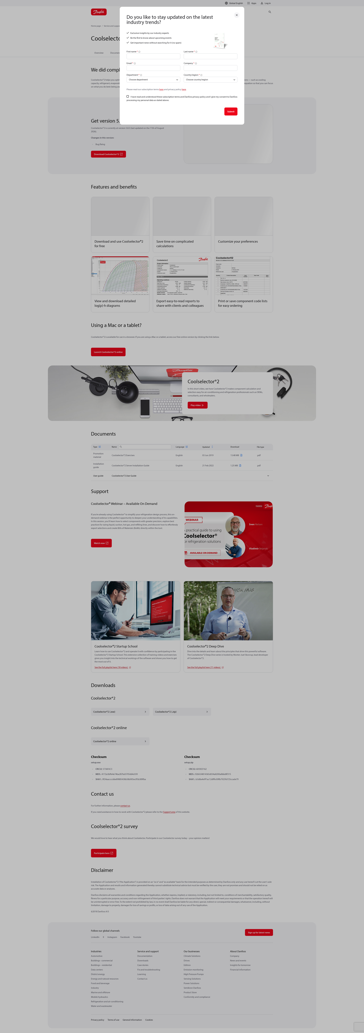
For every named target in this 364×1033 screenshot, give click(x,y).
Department (133, 74)
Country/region (192, 74)
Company (189, 63)
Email (130, 63)
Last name (189, 51)
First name (132, 51)
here (161, 89)
